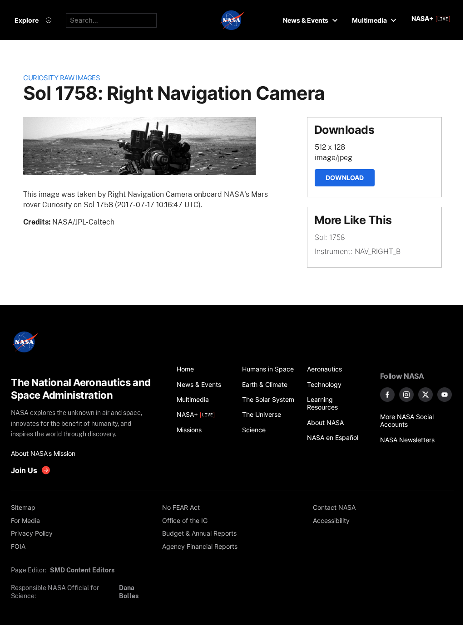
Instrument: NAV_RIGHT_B (358, 251)
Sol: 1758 (330, 237)
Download (345, 177)
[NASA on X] (425, 394)
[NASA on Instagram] (406, 394)
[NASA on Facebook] (387, 394)
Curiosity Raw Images (61, 78)
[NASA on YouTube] (444, 394)
